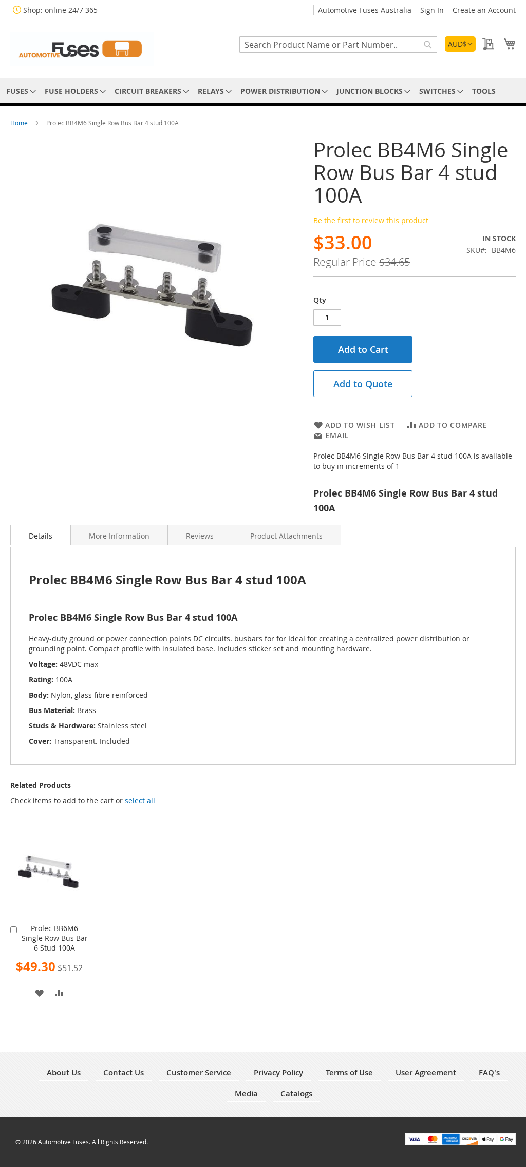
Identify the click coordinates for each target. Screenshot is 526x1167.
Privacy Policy (278, 1072)
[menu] (263, 91)
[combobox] (338, 44)
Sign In (432, 10)
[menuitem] (19, 91)
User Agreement (426, 1072)
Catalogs (296, 1093)
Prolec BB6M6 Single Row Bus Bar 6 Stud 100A (55, 938)
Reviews (200, 536)
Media (246, 1093)
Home (19, 122)
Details (40, 536)
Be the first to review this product (370, 220)
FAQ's (489, 1072)
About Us (64, 1072)
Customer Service (198, 1072)
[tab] (40, 535)
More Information (119, 536)
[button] (460, 44)
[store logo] (82, 49)
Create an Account (484, 10)
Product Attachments (286, 536)
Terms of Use (349, 1072)
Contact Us (123, 1072)
